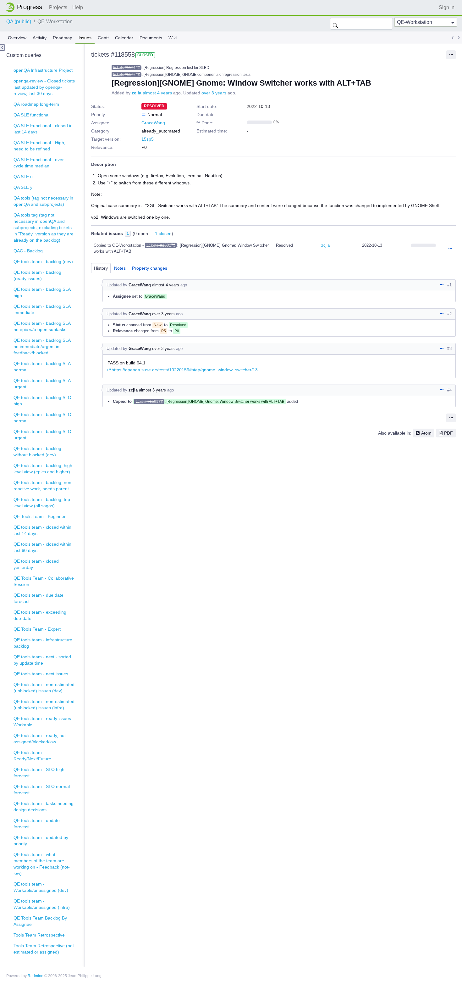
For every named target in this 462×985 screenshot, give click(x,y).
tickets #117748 (126, 74)
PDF (448, 433)
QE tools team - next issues (41, 673)
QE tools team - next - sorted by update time (42, 660)
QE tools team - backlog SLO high (42, 400)
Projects (58, 7)
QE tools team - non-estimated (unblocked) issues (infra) (44, 704)
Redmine (35, 976)
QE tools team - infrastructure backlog (43, 643)
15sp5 (147, 139)
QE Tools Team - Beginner (40, 516)
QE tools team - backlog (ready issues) (37, 275)
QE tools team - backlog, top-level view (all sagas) (43, 502)
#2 (449, 314)
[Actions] (450, 248)
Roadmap (62, 37)
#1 (449, 285)
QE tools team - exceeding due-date (40, 615)
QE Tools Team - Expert (37, 629)
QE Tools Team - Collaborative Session (44, 581)
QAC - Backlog (28, 250)
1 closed (163, 233)
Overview (17, 37)
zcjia (136, 92)
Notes (120, 268)
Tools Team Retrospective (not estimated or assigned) (44, 948)
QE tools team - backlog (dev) (43, 261)
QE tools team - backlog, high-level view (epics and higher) (44, 468)
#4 (449, 390)
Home (26, 7)
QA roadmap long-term (36, 104)
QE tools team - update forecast (37, 823)
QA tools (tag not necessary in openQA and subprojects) (43, 201)
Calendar (124, 37)
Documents (151, 37)
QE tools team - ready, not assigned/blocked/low (40, 738)
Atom (426, 433)
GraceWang (153, 122)
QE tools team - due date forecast (38, 598)
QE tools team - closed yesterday (36, 564)
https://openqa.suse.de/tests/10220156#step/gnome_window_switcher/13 (185, 369)
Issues (85, 37)
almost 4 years (157, 92)
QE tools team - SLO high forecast (39, 772)
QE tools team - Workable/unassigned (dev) (41, 887)
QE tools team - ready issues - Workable (44, 721)
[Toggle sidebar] (2, 47)
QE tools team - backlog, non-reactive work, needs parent (43, 485)
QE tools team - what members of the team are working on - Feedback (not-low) (42, 864)
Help (77, 7)
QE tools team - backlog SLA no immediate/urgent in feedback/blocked (42, 346)
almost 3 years (152, 390)
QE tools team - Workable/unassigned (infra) (42, 904)
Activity (40, 37)
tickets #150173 (160, 245)
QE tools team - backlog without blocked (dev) (37, 451)
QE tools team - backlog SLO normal (42, 417)
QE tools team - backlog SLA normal (42, 366)
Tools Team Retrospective (39, 934)
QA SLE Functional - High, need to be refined (39, 145)
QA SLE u (23, 176)
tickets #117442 (126, 67)
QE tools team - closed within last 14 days (42, 530)
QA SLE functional (31, 114)
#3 (449, 348)
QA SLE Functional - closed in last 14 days (43, 128)
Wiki (172, 37)
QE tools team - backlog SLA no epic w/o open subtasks (42, 326)
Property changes (149, 268)
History (101, 268)
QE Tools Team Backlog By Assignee (40, 921)
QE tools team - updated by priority (41, 840)
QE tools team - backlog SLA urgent (42, 383)
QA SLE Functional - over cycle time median (39, 162)
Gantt (103, 37)
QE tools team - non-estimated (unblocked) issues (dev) (44, 687)
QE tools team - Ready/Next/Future (32, 755)
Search (335, 23)
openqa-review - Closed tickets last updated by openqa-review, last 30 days (44, 87)
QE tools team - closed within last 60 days (42, 547)
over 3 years (213, 92)
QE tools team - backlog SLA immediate (42, 309)
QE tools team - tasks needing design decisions (44, 806)
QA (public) (18, 21)
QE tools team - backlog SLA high (42, 292)
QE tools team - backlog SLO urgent (42, 434)
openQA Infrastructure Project (43, 70)
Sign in (446, 7)
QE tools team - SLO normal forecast (42, 789)
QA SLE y (23, 187)
